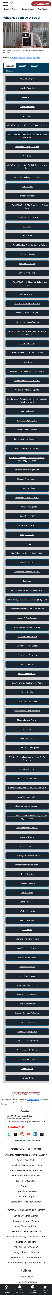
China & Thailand (27, 294)
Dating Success (27, 1068)
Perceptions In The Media (27, 1050)
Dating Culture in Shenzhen (26, 1252)
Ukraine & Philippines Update (27, 390)
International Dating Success (27, 322)
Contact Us (26, 1186)
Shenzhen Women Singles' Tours (26, 1165)
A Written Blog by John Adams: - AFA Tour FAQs (27, 787)
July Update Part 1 (27, 562)
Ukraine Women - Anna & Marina (27, 380)
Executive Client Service (27, 636)
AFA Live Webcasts (27, 911)
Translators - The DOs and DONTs (27, 448)
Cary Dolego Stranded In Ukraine (27, 855)
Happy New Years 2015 (27, 88)
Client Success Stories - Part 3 (27, 806)
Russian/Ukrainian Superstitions (27, 439)
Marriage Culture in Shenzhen (26, 1257)
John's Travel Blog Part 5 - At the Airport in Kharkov (27, 125)
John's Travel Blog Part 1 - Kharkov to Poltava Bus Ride (27, 283)
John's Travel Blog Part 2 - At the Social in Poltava (27, 245)
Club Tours (27, 116)
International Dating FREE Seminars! (27, 177)
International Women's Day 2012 (27, 571)
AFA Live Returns (27, 837)
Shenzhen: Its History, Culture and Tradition (26, 1236)
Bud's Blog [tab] (22, 66)
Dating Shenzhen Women (26, 1215)
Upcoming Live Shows (27, 957)
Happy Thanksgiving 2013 (27, 420)
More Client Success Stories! (27, 1041)
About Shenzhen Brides (26, 1226)
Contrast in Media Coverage (27, 827)
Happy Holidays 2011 (27, 769)
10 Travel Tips (27, 186)
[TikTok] (41, 1134)
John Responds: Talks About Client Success (27, 371)
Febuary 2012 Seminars (27, 655)
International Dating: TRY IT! (27, 217)
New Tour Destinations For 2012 (27, 627)
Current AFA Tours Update (27, 646)
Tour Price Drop (27, 892)
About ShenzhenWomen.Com (26, 1175)
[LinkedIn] (35, 1134)
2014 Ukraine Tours (27, 273)
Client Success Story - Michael (27, 146)
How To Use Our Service (26, 1180)
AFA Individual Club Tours (27, 778)
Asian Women (43, 9)
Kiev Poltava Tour (27, 920)
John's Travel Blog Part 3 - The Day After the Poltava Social (27, 206)
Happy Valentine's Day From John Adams (27, 683)
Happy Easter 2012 (27, 516)
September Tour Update (27, 507)
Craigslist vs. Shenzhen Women (26, 1201)
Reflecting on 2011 (27, 738)
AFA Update (27, 929)
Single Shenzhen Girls (26, 1191)
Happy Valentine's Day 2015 (27, 948)
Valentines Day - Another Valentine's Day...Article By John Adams (27, 817)
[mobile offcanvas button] (5, 4)
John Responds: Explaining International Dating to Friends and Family (27, 400)
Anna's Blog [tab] (10, 71)
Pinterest (22, 58)
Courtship (27, 156)
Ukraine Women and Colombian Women (27, 353)
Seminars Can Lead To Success (27, 1013)
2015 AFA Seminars (27, 1004)
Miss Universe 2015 (27, 263)
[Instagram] (22, 1134)
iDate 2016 (27, 226)
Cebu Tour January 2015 (27, 1031)
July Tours (27, 581)
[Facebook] (9, 1134)
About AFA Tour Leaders (27, 618)
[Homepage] (11, 4)
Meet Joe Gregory (27, 79)
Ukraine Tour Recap (27, 525)
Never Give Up (27, 874)
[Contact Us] (26, 1121)
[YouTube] (28, 1134)
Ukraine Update (27, 362)
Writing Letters (27, 664)
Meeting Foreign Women (27, 720)
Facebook (14, 58)
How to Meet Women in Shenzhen (26, 1170)
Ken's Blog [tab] (34, 66)
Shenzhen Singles (26, 1196)
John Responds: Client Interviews (27, 710)
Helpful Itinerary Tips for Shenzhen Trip (26, 1262)
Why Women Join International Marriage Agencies (27, 599)
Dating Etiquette (27, 1022)
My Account (40, 3)
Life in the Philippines (27, 254)
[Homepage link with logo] (26, 1093)
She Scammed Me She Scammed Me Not (27, 590)
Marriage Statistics (27, 966)
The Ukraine (27, 236)
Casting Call (27, 544)
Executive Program (27, 883)
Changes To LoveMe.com (27, 479)
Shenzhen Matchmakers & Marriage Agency (26, 1154)
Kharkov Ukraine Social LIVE (27, 313)
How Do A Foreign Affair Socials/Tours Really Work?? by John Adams (27, 459)
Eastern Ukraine (27, 692)
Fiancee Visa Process (27, 196)
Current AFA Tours (27, 729)
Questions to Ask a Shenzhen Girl (26, 1231)
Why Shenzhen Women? (26, 1247)
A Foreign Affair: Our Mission (27, 939)
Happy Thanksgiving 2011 (27, 797)
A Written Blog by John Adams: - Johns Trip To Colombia (27, 758)
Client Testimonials (27, 1059)
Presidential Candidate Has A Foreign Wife (27, 609)
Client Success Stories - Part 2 (27, 865)
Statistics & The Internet (27, 701)
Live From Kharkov (27, 343)
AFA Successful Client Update (27, 748)
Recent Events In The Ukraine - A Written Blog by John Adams (27, 332)
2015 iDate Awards (27, 976)
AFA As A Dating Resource (27, 985)
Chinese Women (28, 9)
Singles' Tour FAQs (26, 1160)
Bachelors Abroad (27, 902)
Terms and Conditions (26, 1282)
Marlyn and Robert (27, 106)
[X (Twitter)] (15, 1134)
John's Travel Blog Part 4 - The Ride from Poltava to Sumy (27, 166)
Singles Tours (27, 97)
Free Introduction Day (27, 673)
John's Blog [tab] (10, 66)
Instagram (36, 58)
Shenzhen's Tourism (26, 1241)
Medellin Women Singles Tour (27, 470)
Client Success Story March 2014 (27, 303)
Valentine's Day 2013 (27, 846)
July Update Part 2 (27, 534)
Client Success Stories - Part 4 (27, 497)
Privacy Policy (26, 1276)
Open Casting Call (27, 411)
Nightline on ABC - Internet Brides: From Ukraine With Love (27, 136)
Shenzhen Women (10, 9)
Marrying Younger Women (26, 1221)
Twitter (29, 58)
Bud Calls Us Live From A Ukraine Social (27, 553)
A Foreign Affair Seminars (27, 430)
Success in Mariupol (27, 488)
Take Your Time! (27, 1078)
